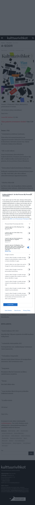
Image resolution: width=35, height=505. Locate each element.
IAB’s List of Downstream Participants (19, 218)
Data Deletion (8, 310)
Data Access (17, 310)
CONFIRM (10, 304)
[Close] (31, 194)
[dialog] (17, 252)
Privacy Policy (26, 310)
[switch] (28, 227)
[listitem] (17, 224)
